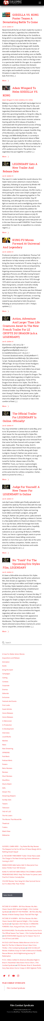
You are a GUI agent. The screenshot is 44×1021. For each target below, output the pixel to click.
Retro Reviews (7, 768)
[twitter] (4, 976)
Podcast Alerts (7, 760)
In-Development (8, 729)
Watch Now (6, 831)
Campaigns (6, 674)
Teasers (5, 804)
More (4, 80)
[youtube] (13, 976)
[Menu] (40, 3)
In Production (7, 725)
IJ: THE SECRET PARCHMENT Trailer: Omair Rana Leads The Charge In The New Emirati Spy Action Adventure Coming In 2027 (21, 858)
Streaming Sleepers (9, 796)
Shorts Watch (7, 784)
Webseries (6, 835)
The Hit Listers (7, 815)
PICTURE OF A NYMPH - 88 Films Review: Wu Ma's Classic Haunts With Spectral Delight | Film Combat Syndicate (20, 909)
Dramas (5, 689)
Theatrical (5, 823)
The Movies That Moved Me (11, 819)
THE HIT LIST (6, 811)
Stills (4, 788)
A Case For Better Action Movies (13, 654)
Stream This (6, 792)
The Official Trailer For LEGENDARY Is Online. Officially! (20, 417)
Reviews (5, 772)
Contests (5, 682)
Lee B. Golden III (7, 27)
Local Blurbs (6, 737)
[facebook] (9, 976)
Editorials (5, 693)
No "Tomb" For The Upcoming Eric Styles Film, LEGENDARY (21, 563)
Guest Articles (7, 709)
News (4, 745)
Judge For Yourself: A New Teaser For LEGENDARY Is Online (21, 490)
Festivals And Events (9, 701)
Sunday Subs (6, 800)
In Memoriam (7, 721)
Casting (4, 678)
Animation (6, 662)
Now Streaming (7, 748)
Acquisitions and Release (11, 658)
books (4, 666)
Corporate (5, 685)
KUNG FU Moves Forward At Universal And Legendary (21, 243)
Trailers (4, 827)
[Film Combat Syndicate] (12, 4)
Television (5, 808)
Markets (5, 741)
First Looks (6, 705)
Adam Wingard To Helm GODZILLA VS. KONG (20, 91)
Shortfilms (6, 780)
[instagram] (18, 976)
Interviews (6, 733)
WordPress (17, 1012)
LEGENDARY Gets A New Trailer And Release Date (20, 167)
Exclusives (5, 697)
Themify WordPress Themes (29, 1012)
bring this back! (7, 670)
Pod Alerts (5, 756)
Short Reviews (7, 776)
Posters (4, 764)
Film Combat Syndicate (13, 983)
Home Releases (7, 713)
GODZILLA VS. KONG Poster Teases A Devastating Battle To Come (21, 18)
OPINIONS (6, 752)
